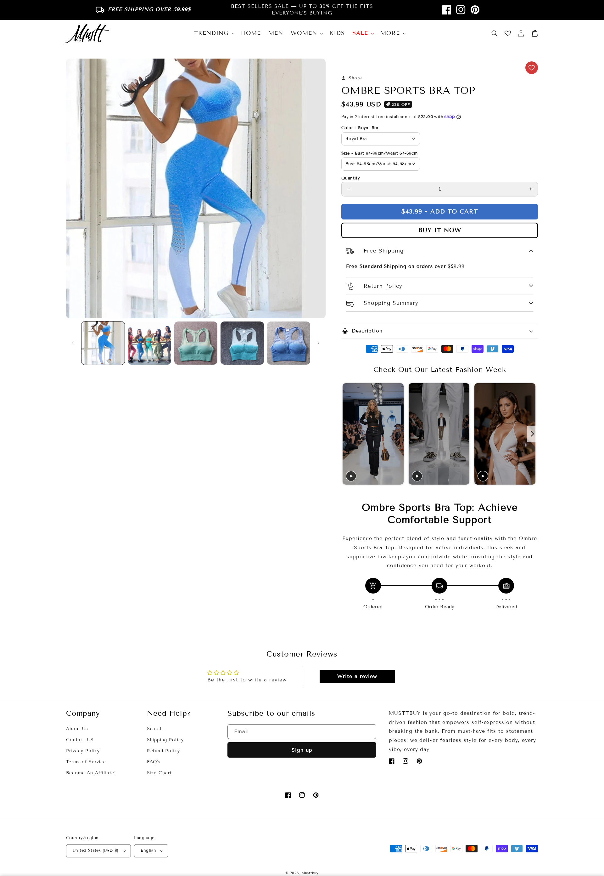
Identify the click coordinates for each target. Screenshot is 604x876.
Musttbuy (310, 873)
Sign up (302, 750)
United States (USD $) (95, 850)
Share (355, 78)
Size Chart (159, 773)
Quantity (350, 178)
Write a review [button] (357, 676)
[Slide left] (73, 343)
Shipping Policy (165, 739)
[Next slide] (532, 434)
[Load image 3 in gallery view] (195, 343)
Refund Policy (163, 751)
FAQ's (154, 762)
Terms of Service (86, 762)
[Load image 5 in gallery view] (288, 343)
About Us (77, 728)
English (148, 850)
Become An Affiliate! (91, 773)
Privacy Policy (83, 751)
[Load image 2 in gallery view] (149, 343)
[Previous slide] (346, 434)
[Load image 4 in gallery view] (242, 343)
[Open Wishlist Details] (507, 33)
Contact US (80, 739)
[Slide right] (319, 343)
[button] (494, 33)
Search (155, 728)
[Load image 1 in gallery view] (103, 343)
